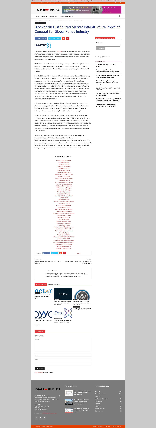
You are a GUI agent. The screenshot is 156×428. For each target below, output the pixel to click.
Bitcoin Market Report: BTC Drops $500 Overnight (108, 89)
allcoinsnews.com (100, 61)
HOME (37, 16)
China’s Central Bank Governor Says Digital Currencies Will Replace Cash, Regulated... (81, 401)
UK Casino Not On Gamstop (64, 186)
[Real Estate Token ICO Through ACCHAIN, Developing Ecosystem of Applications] (82, 294)
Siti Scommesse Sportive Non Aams (63, 242)
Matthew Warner (51, 271)
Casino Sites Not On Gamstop (63, 178)
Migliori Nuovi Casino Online (63, 244)
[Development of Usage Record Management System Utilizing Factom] (43, 291)
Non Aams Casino (63, 164)
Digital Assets (62, 2)
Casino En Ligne (64, 233)
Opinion (97, 404)
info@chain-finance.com (49, 413)
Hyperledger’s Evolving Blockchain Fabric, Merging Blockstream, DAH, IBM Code (82, 392)
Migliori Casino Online (63, 235)
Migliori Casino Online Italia (64, 229)
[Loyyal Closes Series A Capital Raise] (43, 313)
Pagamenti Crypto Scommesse (64, 231)
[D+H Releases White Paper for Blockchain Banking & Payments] (69, 410)
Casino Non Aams (63, 219)
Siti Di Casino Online (64, 238)
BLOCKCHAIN (53, 16)
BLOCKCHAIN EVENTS (67, 16)
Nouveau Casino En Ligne (63, 221)
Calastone (59, 51)
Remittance (86, 2)
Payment (98, 406)
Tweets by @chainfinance (102, 57)
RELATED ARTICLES (41, 284)
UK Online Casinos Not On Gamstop (63, 213)
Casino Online (64, 197)
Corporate (56, 2)
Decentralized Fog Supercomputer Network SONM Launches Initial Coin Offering (62, 303)
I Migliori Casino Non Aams (64, 211)
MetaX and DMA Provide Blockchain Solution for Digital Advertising (78, 262)
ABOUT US (44, 16)
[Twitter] (118, 3)
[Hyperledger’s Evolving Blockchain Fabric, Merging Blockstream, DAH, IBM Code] (69, 393)
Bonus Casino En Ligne (64, 246)
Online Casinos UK (63, 162)
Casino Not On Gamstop (64, 166)
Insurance (93, 2)
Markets (81, 2)
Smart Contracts (100, 408)
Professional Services (101, 399)
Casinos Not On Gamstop (63, 160)
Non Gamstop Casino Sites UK (64, 182)
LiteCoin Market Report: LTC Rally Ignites (106, 65)
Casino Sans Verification (64, 223)
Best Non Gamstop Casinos (64, 184)
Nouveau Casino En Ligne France (64, 227)
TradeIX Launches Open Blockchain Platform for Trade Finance (48, 262)
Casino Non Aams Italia (64, 172)
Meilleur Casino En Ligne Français (64, 201)
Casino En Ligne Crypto (64, 215)
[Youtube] (120, 3)
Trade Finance (42, 23)
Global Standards (70, 2)
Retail (77, 2)
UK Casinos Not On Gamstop (63, 209)
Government (37, 292)
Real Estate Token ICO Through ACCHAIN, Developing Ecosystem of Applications (82, 303)
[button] (119, 16)
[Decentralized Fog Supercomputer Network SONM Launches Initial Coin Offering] (63, 294)
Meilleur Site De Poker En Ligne (64, 174)
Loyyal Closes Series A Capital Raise (43, 320)
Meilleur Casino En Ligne (63, 188)
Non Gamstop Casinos (63, 170)
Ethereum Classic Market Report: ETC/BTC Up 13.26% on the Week (106, 105)
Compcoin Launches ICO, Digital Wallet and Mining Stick (107, 94)
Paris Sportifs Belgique (63, 217)
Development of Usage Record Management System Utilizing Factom (42, 296)
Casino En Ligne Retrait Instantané (64, 240)
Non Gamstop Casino (64, 180)
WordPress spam (39, 372)
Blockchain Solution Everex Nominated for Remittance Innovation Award (108, 76)
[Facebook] (115, 3)
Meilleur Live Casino (64, 176)
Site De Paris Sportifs (64, 225)
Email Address (99, 43)
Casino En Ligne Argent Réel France (63, 236)
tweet (78, 253)
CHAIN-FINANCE (40, 396)
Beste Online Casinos (63, 194)
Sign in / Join (49, 2)
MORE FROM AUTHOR (54, 284)
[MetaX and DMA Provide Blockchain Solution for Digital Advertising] (63, 313)
